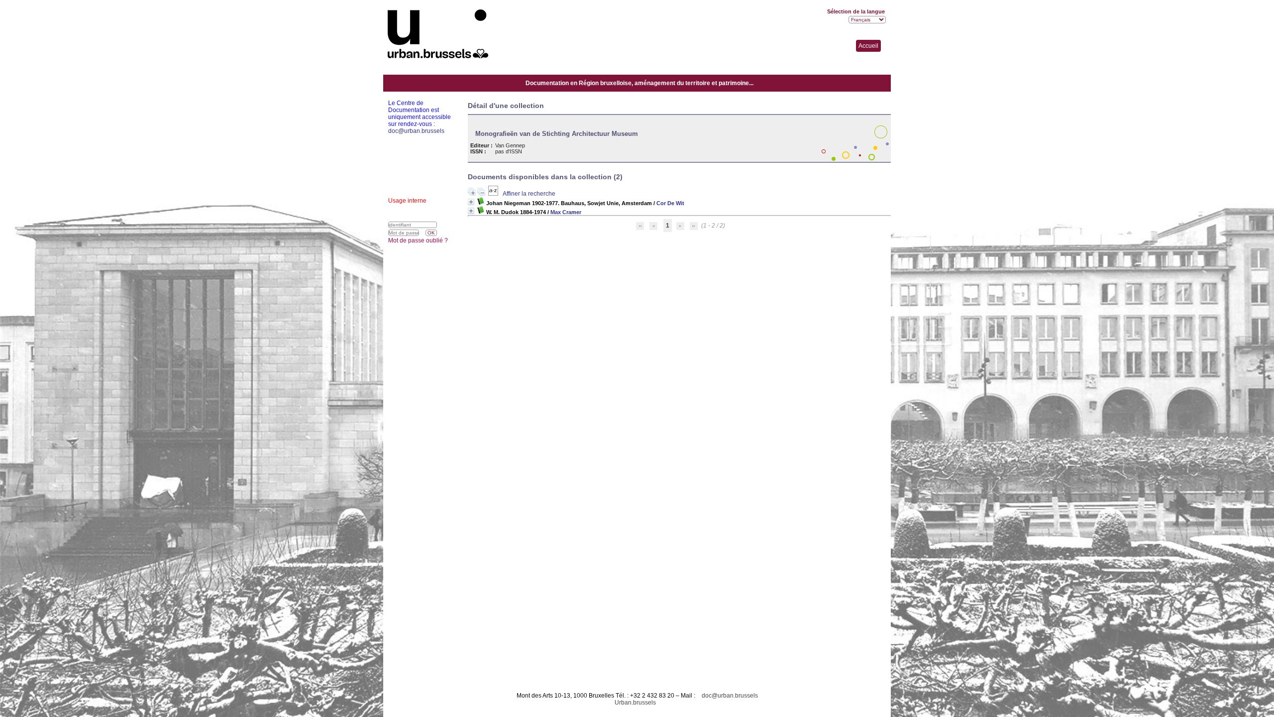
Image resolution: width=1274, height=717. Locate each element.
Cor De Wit (670, 203)
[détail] (471, 202)
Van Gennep (510, 145)
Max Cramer (565, 212)
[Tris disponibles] (494, 193)
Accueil (868, 45)
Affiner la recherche (529, 193)
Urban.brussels (635, 702)
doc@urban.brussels (730, 695)
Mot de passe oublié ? (418, 240)
